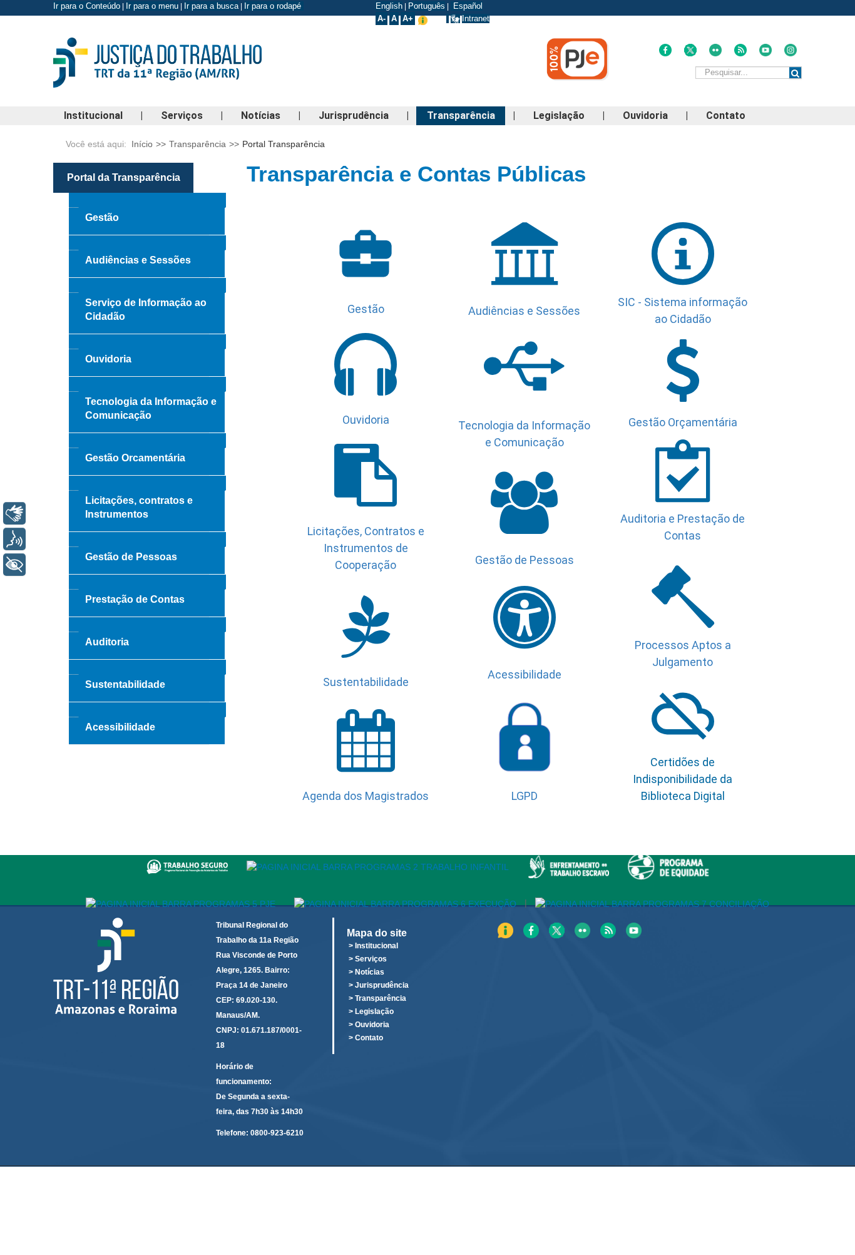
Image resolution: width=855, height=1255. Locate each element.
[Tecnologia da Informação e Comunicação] (147, 384)
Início (142, 144)
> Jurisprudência (379, 985)
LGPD (524, 795)
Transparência (461, 115)
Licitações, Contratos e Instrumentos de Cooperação (365, 548)
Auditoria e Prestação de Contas (682, 527)
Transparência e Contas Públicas (416, 174)
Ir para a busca (211, 6)
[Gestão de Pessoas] (147, 539)
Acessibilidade (524, 674)
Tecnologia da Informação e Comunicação (524, 434)
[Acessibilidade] (147, 709)
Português (426, 6)
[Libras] (14, 513)
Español (467, 6)
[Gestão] (147, 200)
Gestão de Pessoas (524, 559)
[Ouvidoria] (147, 341)
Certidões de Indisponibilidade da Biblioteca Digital (682, 779)
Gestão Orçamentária (682, 422)
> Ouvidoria (369, 1024)
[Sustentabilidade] (147, 667)
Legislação (559, 115)
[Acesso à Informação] (447, 18)
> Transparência (377, 998)
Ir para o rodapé (274, 6)
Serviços (182, 115)
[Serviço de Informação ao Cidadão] (147, 285)
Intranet (475, 18)
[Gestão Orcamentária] (147, 440)
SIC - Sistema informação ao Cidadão (682, 310)
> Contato (366, 1037)
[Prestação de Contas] (147, 582)
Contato (725, 115)
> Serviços (368, 959)
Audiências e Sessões (524, 310)
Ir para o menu (152, 6)
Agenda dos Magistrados (365, 795)
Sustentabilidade (366, 682)
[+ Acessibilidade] (14, 564)
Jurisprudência (354, 115)
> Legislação (371, 1011)
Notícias (260, 115)
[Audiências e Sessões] (147, 242)
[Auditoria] (147, 624)
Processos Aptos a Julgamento (683, 653)
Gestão (365, 308)
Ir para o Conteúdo (86, 6)
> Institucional (373, 945)
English (389, 6)
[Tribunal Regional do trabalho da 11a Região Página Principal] (176, 63)
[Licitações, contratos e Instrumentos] (147, 483)
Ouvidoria (645, 115)
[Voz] (14, 539)
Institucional (93, 115)
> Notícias (366, 972)
